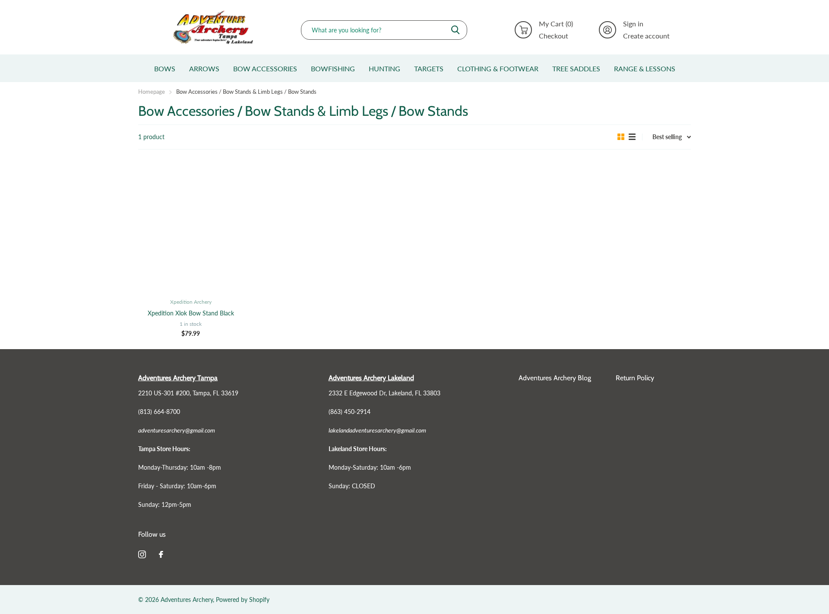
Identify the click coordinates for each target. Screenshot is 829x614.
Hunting (384, 68)
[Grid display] (620, 137)
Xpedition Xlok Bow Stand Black (191, 313)
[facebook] (161, 554)
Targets (428, 68)
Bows (164, 68)
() (556, 23)
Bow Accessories (265, 68)
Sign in (633, 23)
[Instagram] (142, 554)
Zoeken (455, 30)
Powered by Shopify (242, 599)
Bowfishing (333, 68)
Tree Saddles (576, 68)
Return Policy (635, 378)
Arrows (204, 68)
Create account (646, 35)
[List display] (632, 137)
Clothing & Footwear (497, 68)
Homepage (151, 91)
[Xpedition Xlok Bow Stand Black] (190, 226)
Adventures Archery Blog (555, 378)
